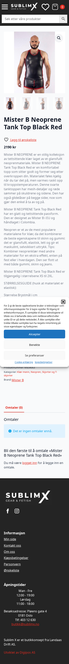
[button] (63, 302)
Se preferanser (34, 355)
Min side (10, 539)
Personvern (12, 564)
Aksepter (34, 334)
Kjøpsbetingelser (16, 558)
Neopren (36, 372)
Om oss (9, 552)
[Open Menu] (5, 7)
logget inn (29, 463)
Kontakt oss (12, 545)
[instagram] (17, 511)
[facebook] (8, 511)
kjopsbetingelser (44, 362)
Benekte (34, 345)
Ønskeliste (11, 570)
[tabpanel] (34, 444)
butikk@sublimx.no (25, 624)
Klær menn (23, 372)
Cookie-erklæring (24, 362)
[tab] (14, 407)
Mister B (18, 380)
